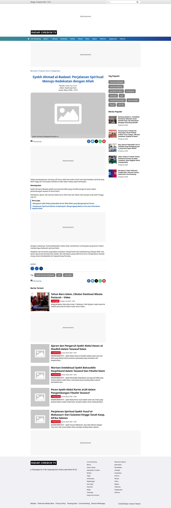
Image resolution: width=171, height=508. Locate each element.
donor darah (133, 100)
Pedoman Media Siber (46, 503)
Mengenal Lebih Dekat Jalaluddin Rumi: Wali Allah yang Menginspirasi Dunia (63, 203)
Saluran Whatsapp (98, 503)
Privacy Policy (61, 503)
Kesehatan (63, 39)
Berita (46, 39)
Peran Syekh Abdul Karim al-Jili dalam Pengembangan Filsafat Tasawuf (73, 391)
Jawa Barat (118, 465)
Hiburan (122, 39)
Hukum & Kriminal (93, 495)
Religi (89, 490)
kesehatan (130, 91)
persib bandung (116, 87)
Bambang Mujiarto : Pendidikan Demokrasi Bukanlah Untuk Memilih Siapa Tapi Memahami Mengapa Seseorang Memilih (129, 119)
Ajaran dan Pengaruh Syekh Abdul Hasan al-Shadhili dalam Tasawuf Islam (77, 347)
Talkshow (103, 39)
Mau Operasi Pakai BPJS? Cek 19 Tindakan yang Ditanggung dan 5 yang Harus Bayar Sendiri (129, 146)
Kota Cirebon (91, 467)
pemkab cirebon (116, 91)
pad (121, 96)
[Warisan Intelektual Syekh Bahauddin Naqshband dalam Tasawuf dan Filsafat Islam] (40, 375)
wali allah (68, 275)
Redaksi (33, 503)
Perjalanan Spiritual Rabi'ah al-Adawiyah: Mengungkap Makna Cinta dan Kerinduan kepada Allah (66, 207)
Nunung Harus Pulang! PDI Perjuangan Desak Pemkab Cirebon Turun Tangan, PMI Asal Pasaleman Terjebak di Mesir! (129, 133)
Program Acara (44, 71)
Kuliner (72, 39)
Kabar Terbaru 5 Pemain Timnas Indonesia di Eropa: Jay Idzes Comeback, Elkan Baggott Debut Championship (129, 159)
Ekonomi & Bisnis (120, 462)
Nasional (90, 487)
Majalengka (91, 481)
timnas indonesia (116, 82)
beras (112, 105)
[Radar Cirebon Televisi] (44, 32)
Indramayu (90, 478)
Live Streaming (35, 39)
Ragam (94, 39)
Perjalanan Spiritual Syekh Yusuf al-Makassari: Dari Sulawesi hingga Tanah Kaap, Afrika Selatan (78, 415)
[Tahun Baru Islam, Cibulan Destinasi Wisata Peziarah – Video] (40, 301)
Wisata (80, 39)
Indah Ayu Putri (71, 86)
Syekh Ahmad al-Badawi (45, 275)
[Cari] (137, 2)
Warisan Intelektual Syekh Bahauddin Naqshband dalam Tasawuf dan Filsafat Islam (78, 369)
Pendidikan (118, 467)
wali (59, 275)
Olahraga (90, 492)
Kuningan (55, 301)
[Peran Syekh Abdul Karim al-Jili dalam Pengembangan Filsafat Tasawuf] (40, 397)
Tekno (87, 39)
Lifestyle (55, 39)
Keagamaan (113, 39)
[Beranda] (28, 39)
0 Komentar (37, 141)
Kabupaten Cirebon (93, 470)
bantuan (113, 96)
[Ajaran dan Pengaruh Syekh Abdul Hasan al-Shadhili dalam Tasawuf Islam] (40, 353)
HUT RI (120, 105)
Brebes (89, 473)
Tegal (88, 476)
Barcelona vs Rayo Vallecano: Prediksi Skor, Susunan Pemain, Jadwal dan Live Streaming (128, 172)
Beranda (33, 71)
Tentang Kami (72, 503)
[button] (46, 39)
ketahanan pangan (117, 100)
